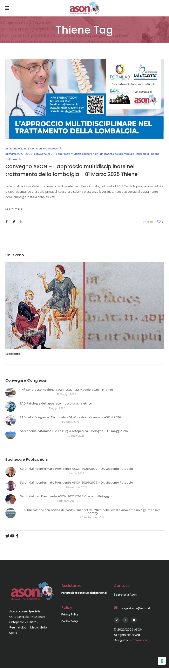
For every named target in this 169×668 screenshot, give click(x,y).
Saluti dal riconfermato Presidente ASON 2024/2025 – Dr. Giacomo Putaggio (76, 482)
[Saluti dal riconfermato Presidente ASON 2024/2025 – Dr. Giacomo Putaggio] (10, 485)
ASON (28, 154)
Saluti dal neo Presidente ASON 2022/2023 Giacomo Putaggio (65, 496)
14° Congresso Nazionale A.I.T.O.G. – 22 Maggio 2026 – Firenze (66, 389)
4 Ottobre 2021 (65, 501)
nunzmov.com (139, 640)
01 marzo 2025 (14, 154)
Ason (150, 222)
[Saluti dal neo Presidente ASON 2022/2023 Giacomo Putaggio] (10, 499)
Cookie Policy (69, 621)
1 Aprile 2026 (76, 473)
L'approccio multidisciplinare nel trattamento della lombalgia (95, 154)
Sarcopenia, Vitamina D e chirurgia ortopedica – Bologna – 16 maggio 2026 (75, 431)
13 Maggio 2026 (66, 394)
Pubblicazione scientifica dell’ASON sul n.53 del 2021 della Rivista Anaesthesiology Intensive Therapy (91, 511)
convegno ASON (44, 154)
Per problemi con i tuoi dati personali (84, 593)
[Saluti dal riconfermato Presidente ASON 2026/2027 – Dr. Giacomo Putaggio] (10, 472)
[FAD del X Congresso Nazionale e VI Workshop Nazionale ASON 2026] (10, 420)
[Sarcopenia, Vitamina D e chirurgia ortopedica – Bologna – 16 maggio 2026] (10, 434)
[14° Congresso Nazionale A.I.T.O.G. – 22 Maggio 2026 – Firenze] (10, 393)
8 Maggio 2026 (70, 422)
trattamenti (13, 159)
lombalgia (142, 154)
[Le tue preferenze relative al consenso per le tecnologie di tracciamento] (162, 661)
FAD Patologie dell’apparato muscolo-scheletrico (56, 403)
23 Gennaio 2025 (16, 148)
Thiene (155, 154)
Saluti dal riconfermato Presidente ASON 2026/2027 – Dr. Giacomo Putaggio (76, 468)
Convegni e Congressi (44, 148)
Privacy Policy (69, 614)
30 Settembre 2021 (92, 517)
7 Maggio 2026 (75, 435)
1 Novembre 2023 (76, 487)
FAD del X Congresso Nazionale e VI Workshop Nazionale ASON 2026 (70, 417)
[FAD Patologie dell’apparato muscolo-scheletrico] (10, 406)
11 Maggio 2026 (56, 408)
